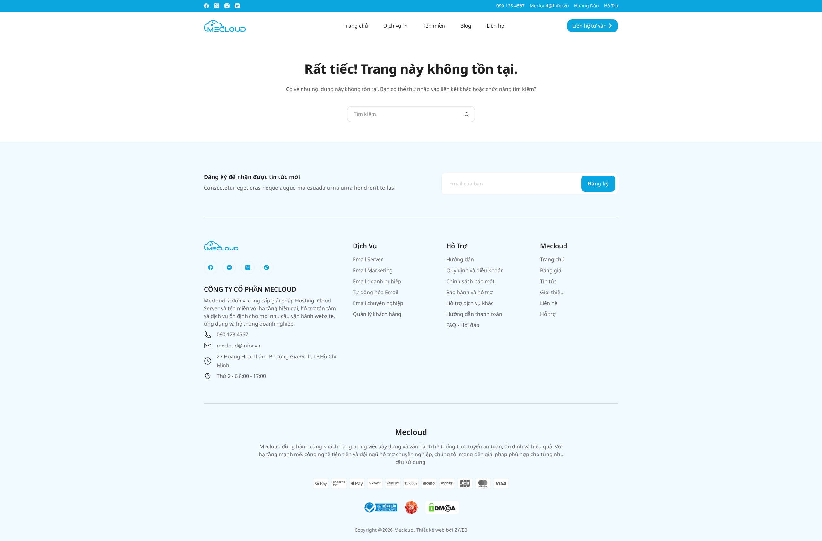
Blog (465, 25)
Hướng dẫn (586, 6)
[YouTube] (237, 5)
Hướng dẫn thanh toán (474, 314)
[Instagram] (227, 5)
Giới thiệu (552, 292)
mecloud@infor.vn (549, 6)
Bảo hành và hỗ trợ (469, 292)
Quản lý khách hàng (377, 314)
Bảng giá (550, 270)
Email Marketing (373, 270)
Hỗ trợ (611, 6)
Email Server (368, 259)
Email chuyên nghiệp (378, 303)
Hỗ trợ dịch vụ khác (470, 303)
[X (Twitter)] (216, 5)
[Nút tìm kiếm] (467, 114)
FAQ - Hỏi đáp (462, 325)
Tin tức (548, 281)
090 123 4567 (510, 6)
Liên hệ (495, 25)
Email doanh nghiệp (377, 281)
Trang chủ (356, 25)
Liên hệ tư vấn (589, 25)
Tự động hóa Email (375, 292)
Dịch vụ (392, 25)
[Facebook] (206, 5)
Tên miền (434, 25)
